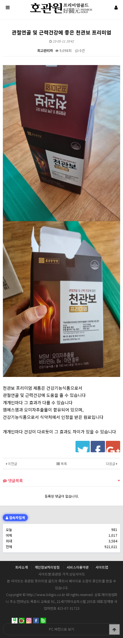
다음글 (111, 463)
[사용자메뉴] (116, 7)
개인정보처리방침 (47, 567)
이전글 (12, 463)
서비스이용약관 (78, 567)
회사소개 (21, 567)
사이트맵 (102, 567)
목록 (63, 463)
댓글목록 (15, 480)
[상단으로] (114, 629)
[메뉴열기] (7, 7)
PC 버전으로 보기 (61, 629)
